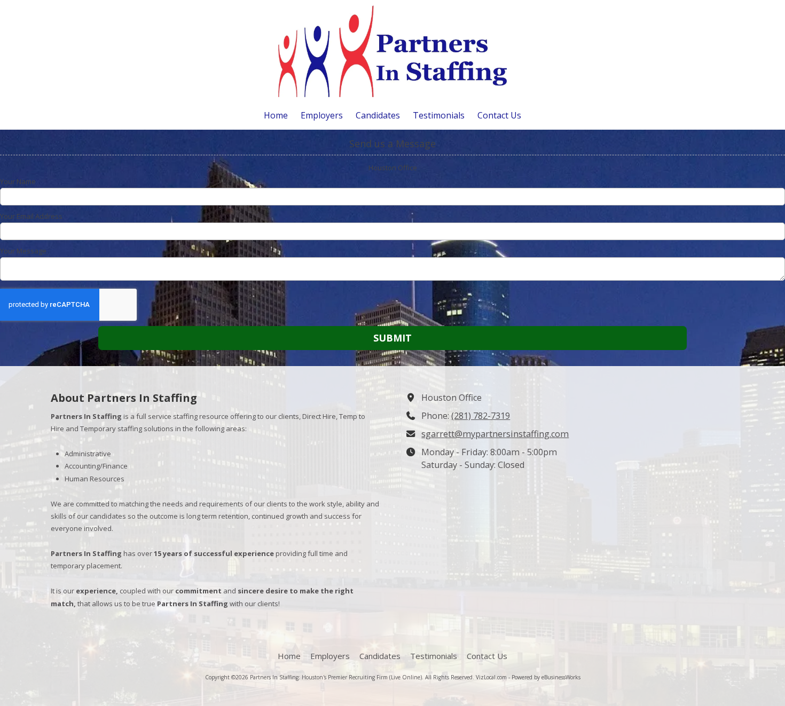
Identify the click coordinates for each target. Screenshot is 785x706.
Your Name (18, 181)
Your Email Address (31, 216)
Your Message (23, 251)
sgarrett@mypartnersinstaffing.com (495, 434)
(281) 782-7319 (480, 416)
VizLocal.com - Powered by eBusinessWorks (528, 677)
